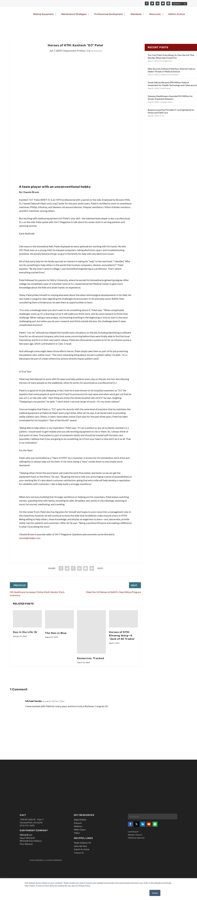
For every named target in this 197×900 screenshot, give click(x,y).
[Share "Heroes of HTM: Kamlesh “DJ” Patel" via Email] (85, 568)
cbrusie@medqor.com (29, 537)
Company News (166, 102)
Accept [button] (155, 893)
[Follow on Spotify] (155, 824)
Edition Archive (176, 14)
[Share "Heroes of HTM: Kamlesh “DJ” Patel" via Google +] (73, 568)
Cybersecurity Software (169, 74)
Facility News (165, 88)
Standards (136, 14)
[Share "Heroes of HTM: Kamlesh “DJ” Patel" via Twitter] (67, 568)
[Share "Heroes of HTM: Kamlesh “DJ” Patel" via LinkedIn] (79, 568)
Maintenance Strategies (74, 14)
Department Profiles (74, 50)
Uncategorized (166, 61)
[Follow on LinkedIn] (142, 824)
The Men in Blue (56, 633)
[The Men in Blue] (59, 619)
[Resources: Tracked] (91, 632)
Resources (155, 14)
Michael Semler (33, 700)
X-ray (162, 116)
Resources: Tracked (90, 658)
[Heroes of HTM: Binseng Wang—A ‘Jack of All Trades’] (123, 619)
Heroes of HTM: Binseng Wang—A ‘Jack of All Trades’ (122, 635)
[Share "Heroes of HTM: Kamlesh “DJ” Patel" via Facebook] (61, 568)
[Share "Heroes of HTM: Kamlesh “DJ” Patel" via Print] (92, 568)
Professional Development (108, 14)
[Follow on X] (136, 824)
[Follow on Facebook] (130, 824)
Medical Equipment (43, 14)
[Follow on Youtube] (148, 824)
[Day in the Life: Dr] (27, 619)
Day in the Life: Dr (25, 632)
